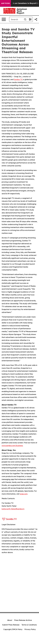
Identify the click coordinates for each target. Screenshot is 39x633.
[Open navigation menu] (4, 19)
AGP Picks (5, 3)
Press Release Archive (23, 620)
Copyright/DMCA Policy (12, 629)
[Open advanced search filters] (30, 19)
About (9, 620)
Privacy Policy (30, 629)
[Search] (25, 19)
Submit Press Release (10, 625)
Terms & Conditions (29, 625)
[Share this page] (35, 19)
